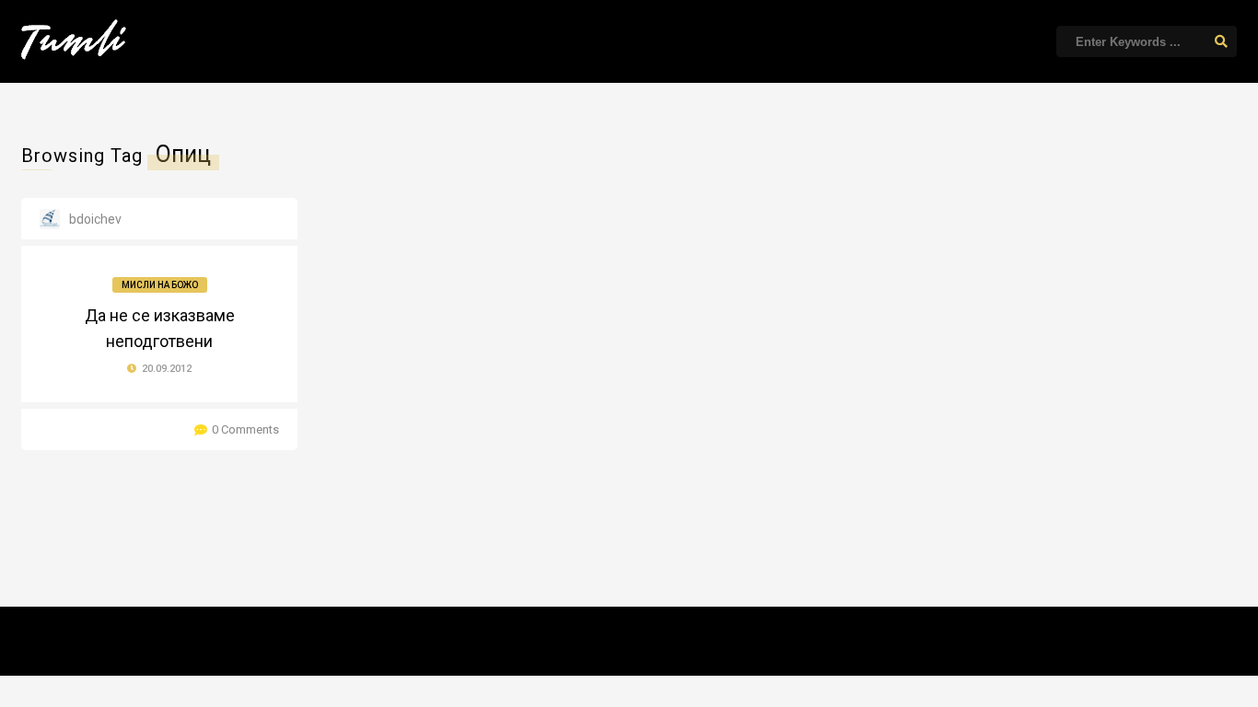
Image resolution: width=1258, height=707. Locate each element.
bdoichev (95, 219)
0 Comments (245, 429)
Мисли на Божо (160, 285)
